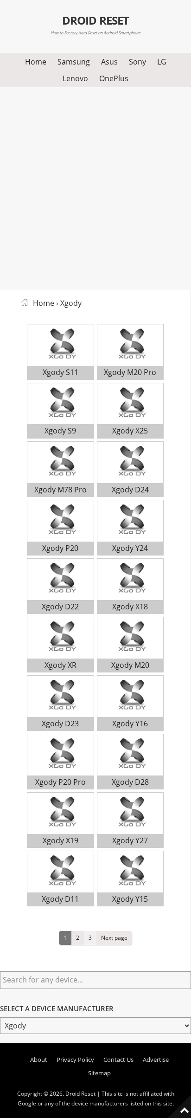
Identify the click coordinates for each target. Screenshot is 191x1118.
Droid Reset (95, 20)
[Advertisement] (95, 186)
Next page (114, 937)
